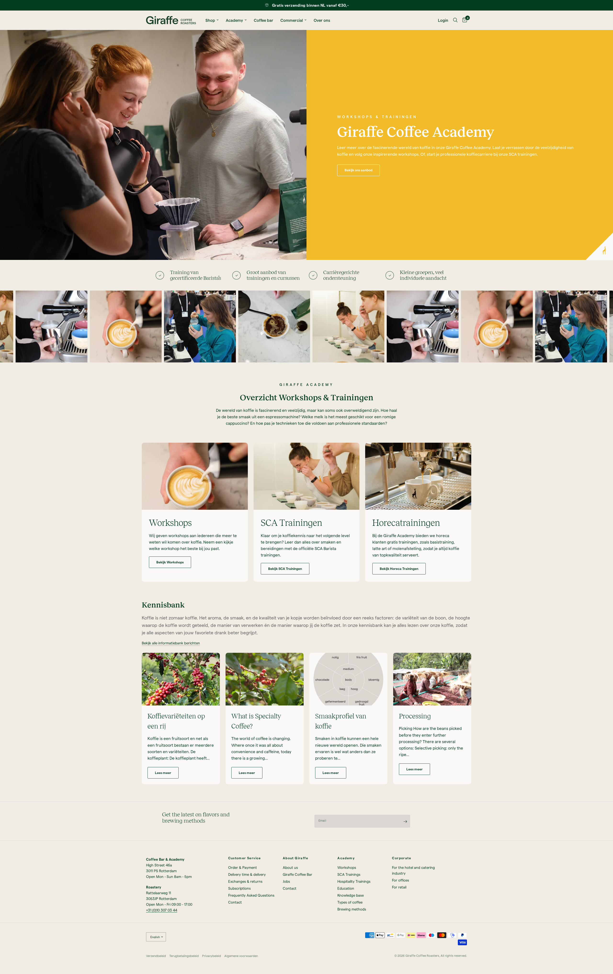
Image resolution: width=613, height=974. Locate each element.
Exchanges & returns (245, 881)
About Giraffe (295, 858)
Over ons (322, 20)
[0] (463, 20)
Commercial (291, 20)
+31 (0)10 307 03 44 (161, 910)
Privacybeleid (211, 955)
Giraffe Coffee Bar (297, 874)
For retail (399, 887)
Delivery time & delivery (247, 874)
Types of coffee (350, 902)
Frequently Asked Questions (251, 895)
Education (345, 888)
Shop (210, 20)
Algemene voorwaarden (241, 955)
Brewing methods (351, 909)
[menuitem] (212, 20)
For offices (400, 880)
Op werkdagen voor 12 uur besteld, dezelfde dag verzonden (334, 5)
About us (290, 867)
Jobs (286, 881)
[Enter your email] (405, 821)
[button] (358, 170)
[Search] (455, 20)
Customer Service (244, 858)
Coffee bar (263, 20)
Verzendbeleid (156, 955)
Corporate (401, 858)
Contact (235, 902)
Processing (415, 716)
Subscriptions (239, 888)
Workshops (346, 867)
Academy (234, 20)
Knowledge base (350, 895)
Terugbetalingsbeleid (184, 955)
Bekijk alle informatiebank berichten (171, 643)
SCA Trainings (348, 874)
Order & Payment (242, 867)
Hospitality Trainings (353, 881)
